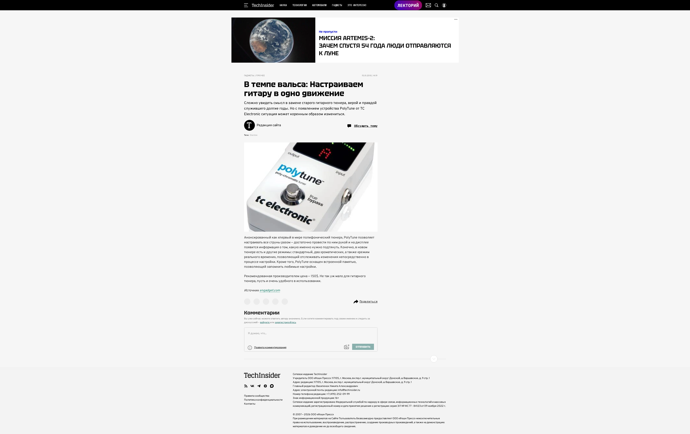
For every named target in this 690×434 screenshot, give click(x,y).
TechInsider (263, 5)
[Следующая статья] (345, 359)
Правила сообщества (256, 396)
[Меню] (246, 5)
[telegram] (259, 386)
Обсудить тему (366, 126)
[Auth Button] (444, 5)
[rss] (246, 386)
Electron (253, 135)
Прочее (260, 76)
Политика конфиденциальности (263, 400)
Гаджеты (249, 76)
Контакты (249, 403)
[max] (272, 386)
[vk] (252, 386)
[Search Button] (437, 5)
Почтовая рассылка (428, 5)
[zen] (265, 386)
